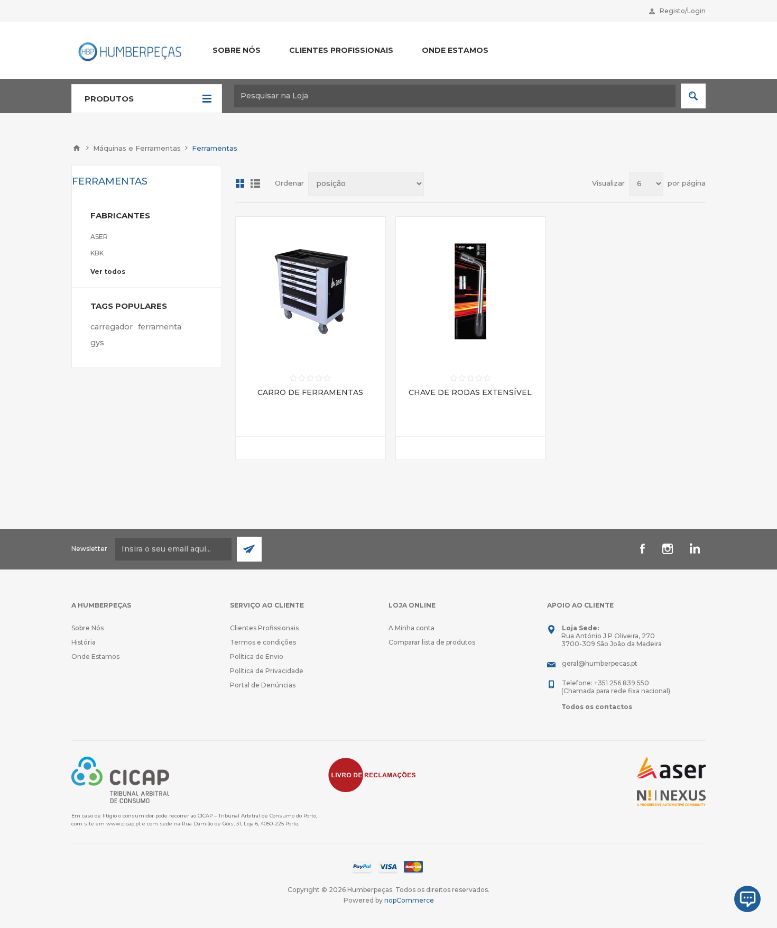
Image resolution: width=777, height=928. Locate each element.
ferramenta (159, 327)
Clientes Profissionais (264, 628)
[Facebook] (642, 548)
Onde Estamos (95, 656)
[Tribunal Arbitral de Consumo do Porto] (120, 779)
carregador (111, 327)
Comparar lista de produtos (431, 642)
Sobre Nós (87, 628)
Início (76, 148)
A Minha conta (411, 628)
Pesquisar (693, 96)
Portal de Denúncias (262, 685)
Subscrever (249, 549)
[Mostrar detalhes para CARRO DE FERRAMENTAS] (310, 291)
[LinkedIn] (692, 548)
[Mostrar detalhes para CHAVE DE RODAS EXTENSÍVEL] (470, 291)
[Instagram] (667, 548)
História (83, 642)
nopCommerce (409, 900)
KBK (97, 253)
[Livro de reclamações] (372, 774)
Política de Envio (256, 656)
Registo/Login (683, 11)
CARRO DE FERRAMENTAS (310, 392)
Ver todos (107, 271)
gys (97, 342)
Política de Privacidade (266, 671)
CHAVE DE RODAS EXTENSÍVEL (470, 392)
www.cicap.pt (123, 823)
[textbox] (455, 96)
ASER (99, 237)
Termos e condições (263, 642)
